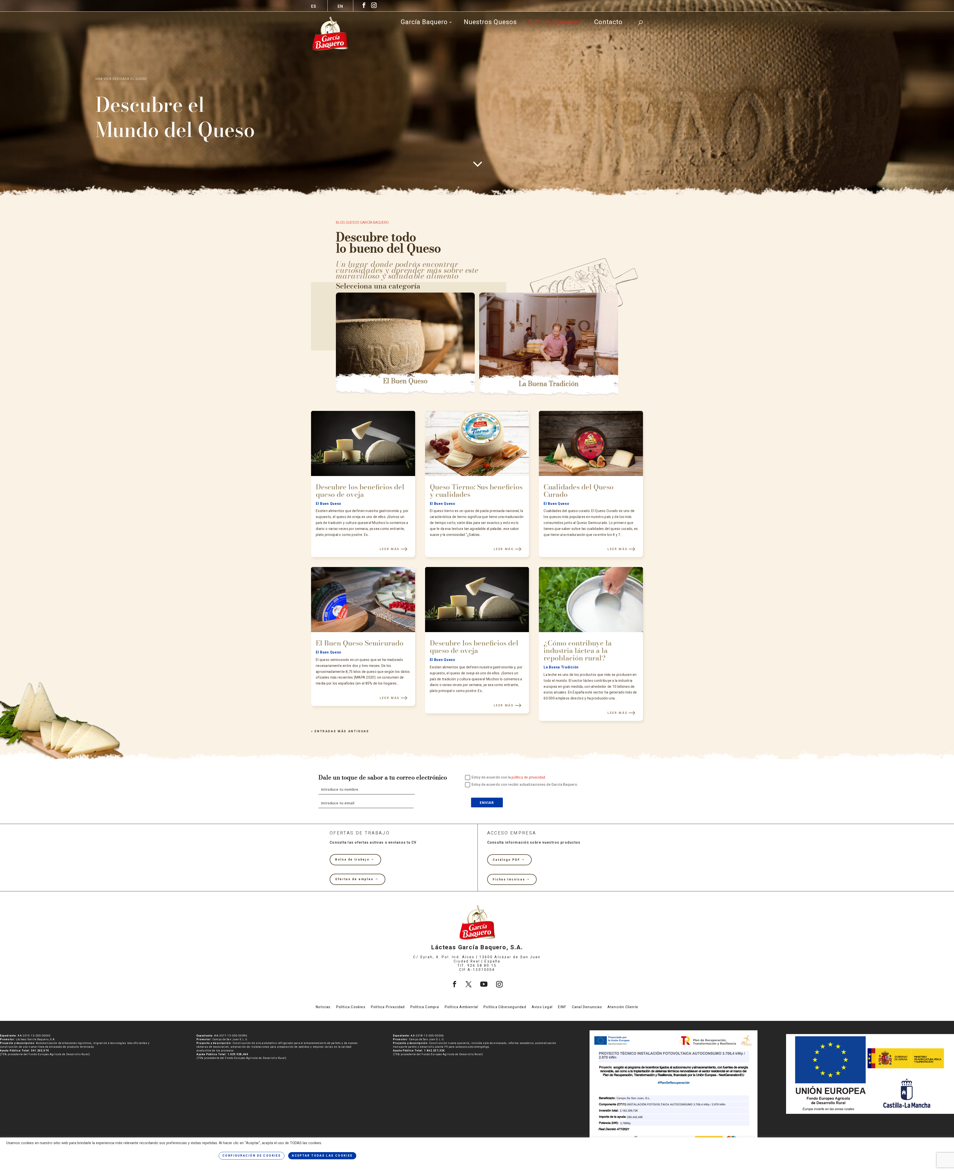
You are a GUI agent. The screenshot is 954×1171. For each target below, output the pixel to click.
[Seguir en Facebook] (454, 984)
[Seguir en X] (469, 984)
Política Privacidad (388, 1007)
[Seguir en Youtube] (484, 984)
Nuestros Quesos (490, 23)
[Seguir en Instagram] (499, 984)
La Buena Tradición (549, 384)
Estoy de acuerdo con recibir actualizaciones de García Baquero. (525, 784)
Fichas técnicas (509, 879)
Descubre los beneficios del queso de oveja (360, 490)
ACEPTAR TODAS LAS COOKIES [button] (322, 1155)
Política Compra (424, 1007)
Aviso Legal (542, 1007)
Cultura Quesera (553, 23)
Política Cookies (350, 1007)
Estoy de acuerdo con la (509, 777)
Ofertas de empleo (354, 879)
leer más (390, 549)
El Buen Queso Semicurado (359, 643)
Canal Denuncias (587, 1007)
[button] (323, 343)
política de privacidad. (529, 777)
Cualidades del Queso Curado (579, 490)
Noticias (323, 1007)
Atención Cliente (622, 1007)
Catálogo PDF (506, 860)
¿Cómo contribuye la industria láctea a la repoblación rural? (578, 650)
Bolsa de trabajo (352, 859)
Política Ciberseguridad (504, 1007)
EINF (562, 1007)
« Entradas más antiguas (340, 731)
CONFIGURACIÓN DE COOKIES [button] (251, 1155)
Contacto (608, 23)
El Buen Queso (405, 381)
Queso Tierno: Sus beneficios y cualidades (476, 490)
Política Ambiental (461, 1007)
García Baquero (424, 23)
